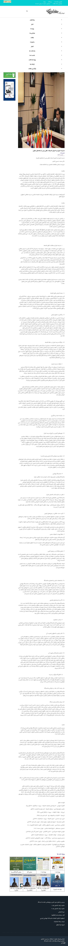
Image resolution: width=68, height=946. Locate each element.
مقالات (32, 38)
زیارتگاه (50, 2)
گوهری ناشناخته (58, 2)
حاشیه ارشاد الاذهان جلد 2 (58, 909)
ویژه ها (32, 29)
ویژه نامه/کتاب (32, 60)
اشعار (32, 47)
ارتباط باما (32, 64)
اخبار (32, 24)
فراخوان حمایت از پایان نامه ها (43, 4)
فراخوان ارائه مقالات (57, 4)
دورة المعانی (61, 912)
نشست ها (32, 55)
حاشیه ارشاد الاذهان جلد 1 (58, 905)
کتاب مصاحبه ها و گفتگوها (58, 915)
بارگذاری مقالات (32, 69)
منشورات (32, 42)
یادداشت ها (32, 51)
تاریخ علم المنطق (60, 925)
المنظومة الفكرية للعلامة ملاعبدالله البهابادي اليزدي (52, 918)
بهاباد (44, 2)
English (5, 1)
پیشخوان (32, 20)
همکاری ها (32, 33)
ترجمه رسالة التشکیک (59, 922)
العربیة (9, 1)
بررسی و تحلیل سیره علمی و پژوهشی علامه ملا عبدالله (51, 902)
